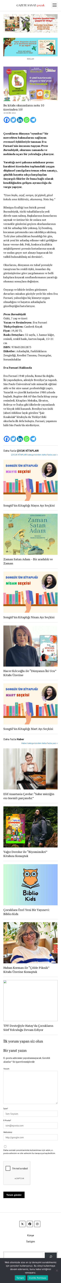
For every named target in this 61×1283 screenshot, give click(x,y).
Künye (30, 1235)
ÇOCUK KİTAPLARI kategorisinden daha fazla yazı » (34, 454)
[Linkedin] (20, 120)
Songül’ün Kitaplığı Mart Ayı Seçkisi (28, 729)
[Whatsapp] (26, 120)
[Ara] (51, 1257)
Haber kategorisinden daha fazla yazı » (39, 743)
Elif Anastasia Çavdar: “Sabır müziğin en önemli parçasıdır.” (28, 796)
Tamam (20, 1277)
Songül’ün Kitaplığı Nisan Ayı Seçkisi (29, 617)
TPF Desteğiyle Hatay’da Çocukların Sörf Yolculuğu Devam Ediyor (28, 1028)
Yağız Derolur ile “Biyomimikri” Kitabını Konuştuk (25, 854)
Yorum (6, 1068)
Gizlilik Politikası (37, 1277)
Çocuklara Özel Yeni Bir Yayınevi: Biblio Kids (26, 912)
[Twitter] (13, 120)
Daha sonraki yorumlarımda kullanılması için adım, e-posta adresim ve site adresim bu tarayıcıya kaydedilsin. (29, 1151)
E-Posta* (7, 1120)
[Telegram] (33, 120)
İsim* (5, 1108)
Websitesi (7, 1132)
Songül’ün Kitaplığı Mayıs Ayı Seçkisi (29, 505)
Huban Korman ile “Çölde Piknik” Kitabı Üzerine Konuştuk (26, 970)
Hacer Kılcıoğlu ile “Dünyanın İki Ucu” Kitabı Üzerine (29, 673)
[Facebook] (7, 120)
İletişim (30, 1241)
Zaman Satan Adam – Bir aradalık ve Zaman (28, 561)
